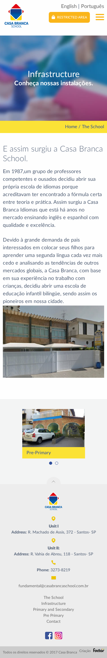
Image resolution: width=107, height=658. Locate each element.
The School (53, 598)
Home (71, 126)
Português (92, 6)
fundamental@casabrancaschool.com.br (53, 586)
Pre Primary (53, 616)
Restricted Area (71, 17)
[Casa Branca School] (16, 15)
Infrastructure (53, 604)
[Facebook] (49, 635)
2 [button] (56, 463)
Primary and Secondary (53, 610)
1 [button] (50, 463)
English (69, 6)
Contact (53, 622)
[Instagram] (58, 635)
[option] (53, 433)
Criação (85, 651)
